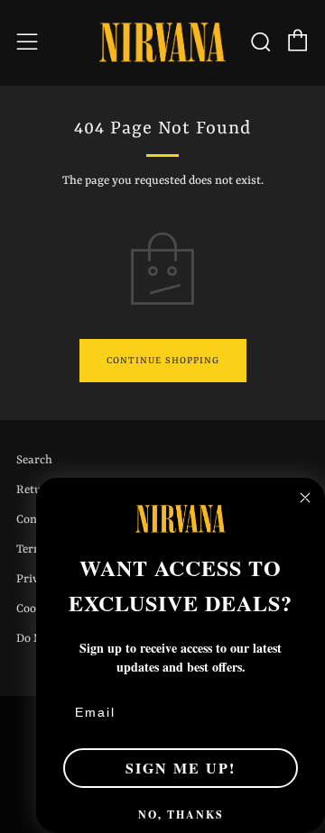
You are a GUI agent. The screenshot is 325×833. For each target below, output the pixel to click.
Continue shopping (163, 360)
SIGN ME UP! (180, 767)
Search (34, 460)
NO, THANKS (181, 814)
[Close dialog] (305, 497)
